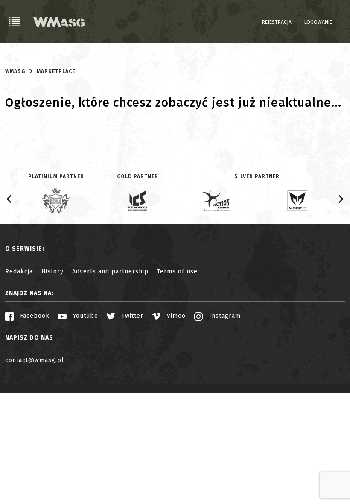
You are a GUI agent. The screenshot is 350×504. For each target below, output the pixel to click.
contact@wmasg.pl (34, 360)
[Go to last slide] (9, 199)
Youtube (84, 315)
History (52, 271)
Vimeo (175, 315)
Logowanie (318, 22)
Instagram (224, 315)
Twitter (131, 315)
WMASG (15, 71)
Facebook (34, 315)
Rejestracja (277, 22)
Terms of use (177, 271)
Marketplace (56, 71)
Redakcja (19, 271)
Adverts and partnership (110, 271)
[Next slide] (340, 199)
